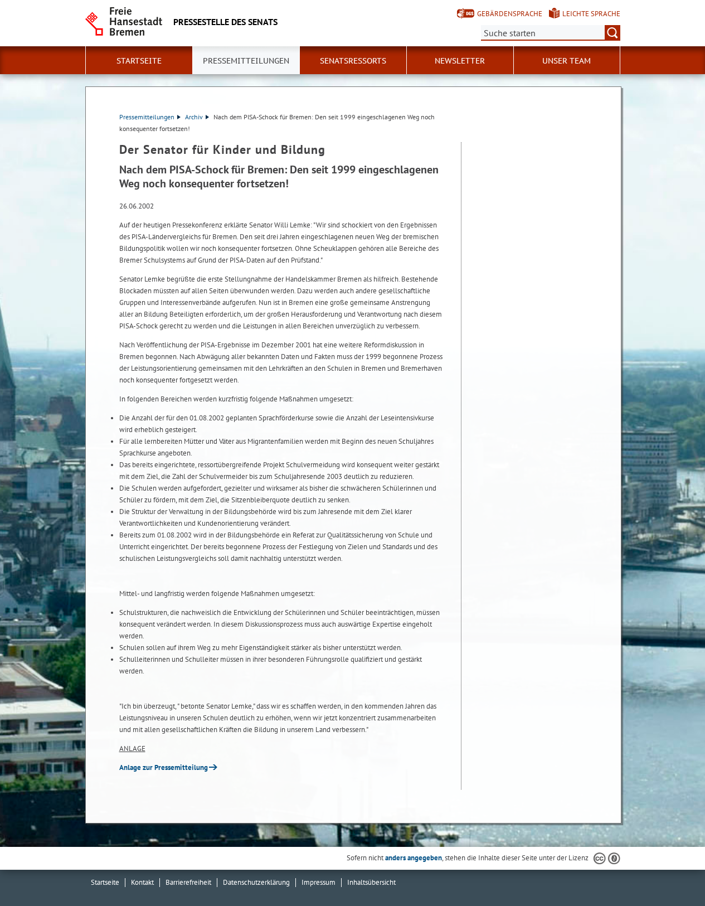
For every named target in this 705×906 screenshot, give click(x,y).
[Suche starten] (612, 33)
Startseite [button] (139, 61)
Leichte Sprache (591, 13)
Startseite (105, 882)
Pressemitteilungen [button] (246, 61)
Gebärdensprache (509, 13)
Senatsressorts (353, 61)
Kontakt (142, 882)
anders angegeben (413, 858)
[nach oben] (670, 871)
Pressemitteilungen (146, 117)
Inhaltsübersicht (371, 882)
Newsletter (460, 61)
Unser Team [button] (566, 61)
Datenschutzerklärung (256, 882)
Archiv (194, 117)
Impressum (319, 882)
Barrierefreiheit (188, 882)
